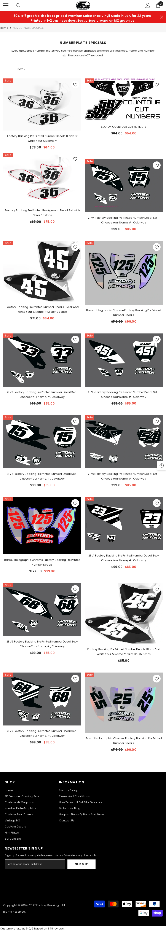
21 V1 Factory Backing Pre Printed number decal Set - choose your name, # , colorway (123, 558)
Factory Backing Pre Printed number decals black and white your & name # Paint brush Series (123, 651)
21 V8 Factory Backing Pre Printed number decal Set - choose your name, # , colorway (123, 476)
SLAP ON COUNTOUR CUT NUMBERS (124, 127)
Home (4, 28)
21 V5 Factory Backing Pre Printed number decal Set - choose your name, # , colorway (123, 394)
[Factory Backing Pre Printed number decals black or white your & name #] (42, 104)
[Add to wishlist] (75, 84)
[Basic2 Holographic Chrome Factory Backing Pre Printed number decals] (124, 703)
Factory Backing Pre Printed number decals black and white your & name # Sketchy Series (42, 309)
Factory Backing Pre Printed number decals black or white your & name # (42, 138)
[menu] (5, 5)
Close (161, 17)
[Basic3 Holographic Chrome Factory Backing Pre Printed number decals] (42, 526)
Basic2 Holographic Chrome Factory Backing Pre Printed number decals (124, 741)
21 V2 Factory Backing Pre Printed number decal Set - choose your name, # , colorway (42, 733)
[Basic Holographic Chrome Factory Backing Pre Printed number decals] (124, 273)
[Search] (18, 5)
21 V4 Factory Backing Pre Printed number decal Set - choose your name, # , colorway (123, 220)
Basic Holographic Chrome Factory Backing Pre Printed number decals (123, 312)
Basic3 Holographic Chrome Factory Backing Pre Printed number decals (42, 562)
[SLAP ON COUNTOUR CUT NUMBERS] (124, 99)
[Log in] (147, 5)
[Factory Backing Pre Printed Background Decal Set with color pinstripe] (42, 179)
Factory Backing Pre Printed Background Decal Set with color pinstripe (42, 213)
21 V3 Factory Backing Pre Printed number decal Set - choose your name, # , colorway (42, 394)
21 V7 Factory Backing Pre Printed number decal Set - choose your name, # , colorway (42, 476)
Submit (81, 864)
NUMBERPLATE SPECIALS (28, 28)
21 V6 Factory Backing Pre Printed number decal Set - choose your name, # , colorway (42, 644)
